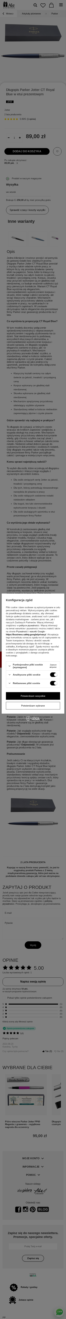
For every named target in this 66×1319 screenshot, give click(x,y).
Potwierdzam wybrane (33, 705)
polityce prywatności (29, 625)
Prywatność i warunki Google (30, 631)
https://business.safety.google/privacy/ (26, 634)
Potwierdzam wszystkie (33, 696)
